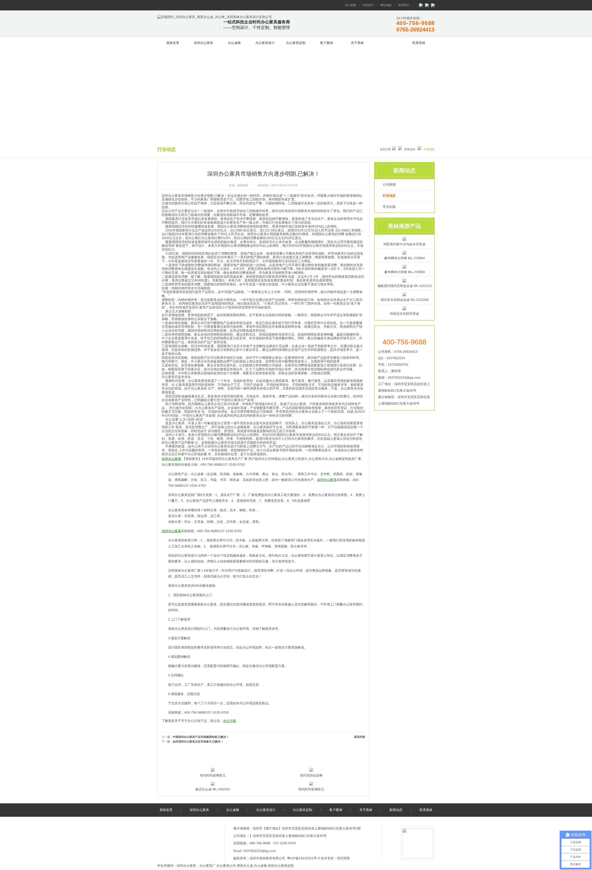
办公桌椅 (234, 43)
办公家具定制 (295, 43)
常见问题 (389, 207)
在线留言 (368, 5)
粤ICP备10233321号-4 (303, 858)
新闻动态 (388, 42)
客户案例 (326, 43)
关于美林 (357, 43)
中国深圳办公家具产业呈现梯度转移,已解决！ (201, 737)
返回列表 (359, 737)
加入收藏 (350, 5)
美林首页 (172, 43)
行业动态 (389, 195)
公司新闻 (389, 184)
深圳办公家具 (203, 43)
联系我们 (403, 5)
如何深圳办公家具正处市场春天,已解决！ (198, 741)
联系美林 (418, 43)
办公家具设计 (265, 43)
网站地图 (386, 5)
